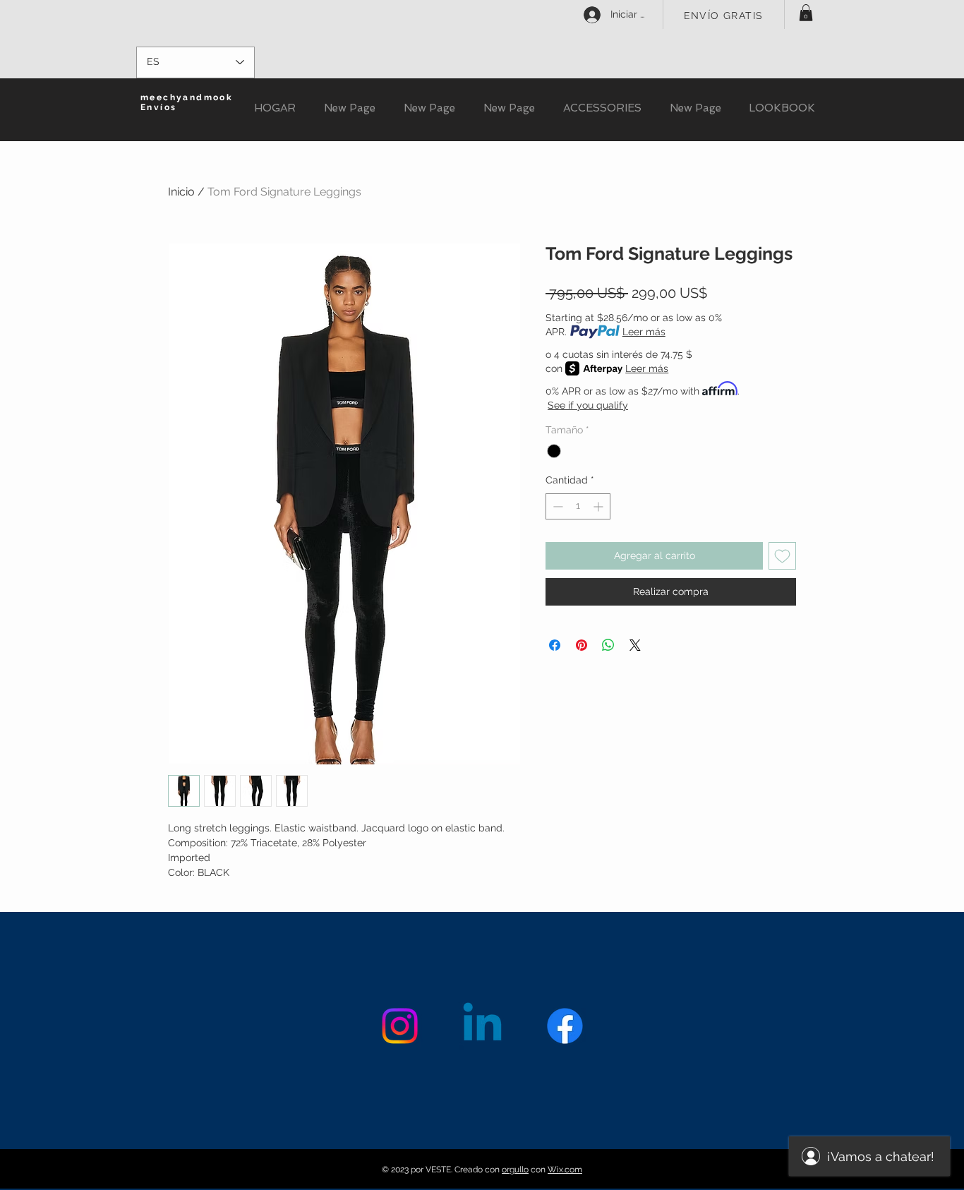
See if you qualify (588, 405)
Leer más (643, 331)
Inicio (181, 191)
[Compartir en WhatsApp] (608, 645)
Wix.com (565, 1169)
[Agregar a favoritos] (782, 556)
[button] (806, 12)
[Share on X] (635, 645)
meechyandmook (186, 97)
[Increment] (599, 506)
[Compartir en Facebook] (554, 645)
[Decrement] (556, 506)
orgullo (515, 1169)
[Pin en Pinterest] (581, 645)
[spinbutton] (578, 506)
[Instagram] (399, 1026)
